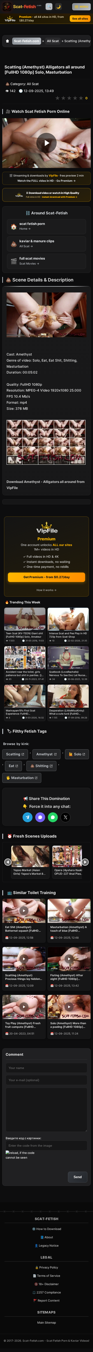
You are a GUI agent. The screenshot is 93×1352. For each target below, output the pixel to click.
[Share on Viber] (40, 817)
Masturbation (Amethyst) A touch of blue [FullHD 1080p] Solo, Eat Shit (68, 929)
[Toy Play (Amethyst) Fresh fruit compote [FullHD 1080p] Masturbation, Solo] (23, 1007)
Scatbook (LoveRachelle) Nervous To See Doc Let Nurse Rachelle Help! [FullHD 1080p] (67, 673)
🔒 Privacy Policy (46, 1267)
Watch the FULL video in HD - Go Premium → (46, 180)
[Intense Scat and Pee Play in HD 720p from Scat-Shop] (68, 619)
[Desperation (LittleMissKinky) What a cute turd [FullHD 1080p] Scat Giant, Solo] (68, 696)
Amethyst (44, 754)
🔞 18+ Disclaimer (46, 1284)
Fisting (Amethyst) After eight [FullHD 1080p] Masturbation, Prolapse (66, 977)
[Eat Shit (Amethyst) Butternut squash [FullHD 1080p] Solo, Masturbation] (23, 911)
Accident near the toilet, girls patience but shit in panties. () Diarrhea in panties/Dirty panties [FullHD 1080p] (24, 673)
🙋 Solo (75, 754)
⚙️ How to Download (46, 1229)
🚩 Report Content (46, 1300)
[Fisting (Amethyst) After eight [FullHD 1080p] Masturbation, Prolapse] (69, 959)
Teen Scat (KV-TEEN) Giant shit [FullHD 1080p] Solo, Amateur (24, 635)
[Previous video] (8, 862)
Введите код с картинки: (23, 1138)
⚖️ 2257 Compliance (46, 1292)
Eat (11, 766)
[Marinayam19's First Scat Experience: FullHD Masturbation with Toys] (24, 696)
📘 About (46, 1237)
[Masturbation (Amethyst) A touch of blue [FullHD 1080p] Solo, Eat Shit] (69, 911)
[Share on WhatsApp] (53, 817)
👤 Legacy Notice (47, 1245)
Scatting (13, 754)
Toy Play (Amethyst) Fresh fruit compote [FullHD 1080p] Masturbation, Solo (23, 1025)
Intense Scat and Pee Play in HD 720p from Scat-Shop (68, 635)
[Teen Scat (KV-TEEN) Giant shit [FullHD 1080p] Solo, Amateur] (24, 619)
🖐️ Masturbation (20, 778)
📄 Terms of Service (46, 1275)
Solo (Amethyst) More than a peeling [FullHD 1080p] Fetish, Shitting (68, 1025)
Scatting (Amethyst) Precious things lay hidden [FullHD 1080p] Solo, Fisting (23, 977)
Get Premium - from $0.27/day (46, 577)
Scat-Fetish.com (26, 41)
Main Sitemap (46, 1322)
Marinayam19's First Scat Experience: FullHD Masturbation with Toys (20, 712)
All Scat (53, 41)
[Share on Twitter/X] (65, 817)
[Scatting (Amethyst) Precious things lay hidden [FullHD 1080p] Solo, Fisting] (23, 959)
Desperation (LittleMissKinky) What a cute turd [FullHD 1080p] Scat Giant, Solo (66, 712)
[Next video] (85, 862)
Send (78, 1177)
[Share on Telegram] (28, 817)
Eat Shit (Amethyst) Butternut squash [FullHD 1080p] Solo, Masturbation (23, 929)
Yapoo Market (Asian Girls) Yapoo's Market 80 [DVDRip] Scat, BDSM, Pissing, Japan (29, 875)
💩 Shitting (39, 766)
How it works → (46, 590)
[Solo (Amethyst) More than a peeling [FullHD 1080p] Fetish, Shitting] (69, 1007)
